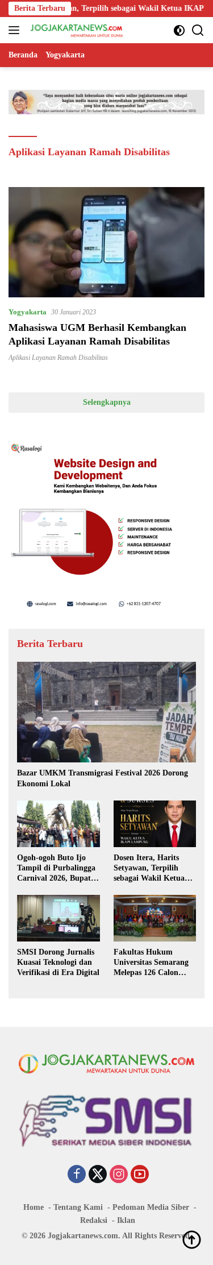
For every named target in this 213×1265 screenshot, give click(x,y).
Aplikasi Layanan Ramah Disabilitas (58, 358)
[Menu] (16, 30)
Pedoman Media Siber (150, 1207)
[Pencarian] (197, 30)
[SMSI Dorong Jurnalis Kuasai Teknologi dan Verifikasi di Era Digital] (58, 918)
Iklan (126, 1220)
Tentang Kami (78, 1207)
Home (33, 1207)
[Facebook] (77, 1175)
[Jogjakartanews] (76, 30)
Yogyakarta (28, 312)
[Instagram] (119, 1175)
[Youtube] (140, 1175)
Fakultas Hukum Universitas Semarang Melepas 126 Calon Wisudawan (151, 963)
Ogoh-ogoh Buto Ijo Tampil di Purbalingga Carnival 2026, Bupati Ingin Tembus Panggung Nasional (56, 868)
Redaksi (93, 1220)
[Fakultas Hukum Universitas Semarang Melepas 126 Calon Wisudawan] (155, 918)
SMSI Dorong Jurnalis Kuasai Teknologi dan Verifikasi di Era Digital (58, 962)
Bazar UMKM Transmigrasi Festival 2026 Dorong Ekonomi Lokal (102, 778)
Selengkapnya (107, 402)
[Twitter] (98, 1175)
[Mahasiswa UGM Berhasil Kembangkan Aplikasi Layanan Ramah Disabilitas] (106, 242)
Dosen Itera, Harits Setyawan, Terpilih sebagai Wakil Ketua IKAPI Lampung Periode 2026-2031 (149, 868)
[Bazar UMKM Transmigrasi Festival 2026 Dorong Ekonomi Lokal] (106, 712)
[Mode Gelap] (179, 30)
